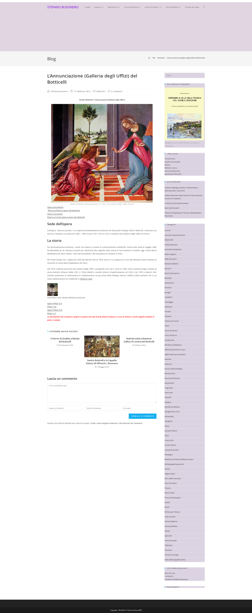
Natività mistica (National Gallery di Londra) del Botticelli (139, 340)
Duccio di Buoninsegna (173, 369)
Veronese (168, 550)
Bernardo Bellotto (171, 264)
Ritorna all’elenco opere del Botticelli (64, 210)
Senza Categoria (171, 521)
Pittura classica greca (173, 497)
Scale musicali (170, 516)
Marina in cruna (171, 168)
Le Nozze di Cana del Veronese (176, 203)
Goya (167, 435)
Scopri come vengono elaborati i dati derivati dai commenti (116, 423)
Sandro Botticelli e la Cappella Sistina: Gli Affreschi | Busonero (102, 362)
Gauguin (168, 402)
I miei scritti (169, 440)
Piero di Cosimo (171, 483)
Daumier (168, 359)
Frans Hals (169, 392)
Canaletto (168, 297)
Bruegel (167, 292)
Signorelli (168, 536)
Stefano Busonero (59, 91)
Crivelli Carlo (169, 340)
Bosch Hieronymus (172, 273)
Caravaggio (169, 302)
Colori (167, 326)
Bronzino (168, 287)
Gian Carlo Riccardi (172, 208)
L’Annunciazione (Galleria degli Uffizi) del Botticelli (186, 58)
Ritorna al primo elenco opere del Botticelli (66, 217)
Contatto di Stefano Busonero (176, 579)
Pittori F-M (51, 307)
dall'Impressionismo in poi (175, 349)
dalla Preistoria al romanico (175, 354)
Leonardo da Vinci (172, 450)
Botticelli (101, 91)
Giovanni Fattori (171, 431)
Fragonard (169, 388)
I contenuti (169, 576)
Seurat (167, 531)
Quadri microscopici (172, 162)
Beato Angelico (170, 254)
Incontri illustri (170, 445)
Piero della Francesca (173, 478)
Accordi (167, 230)
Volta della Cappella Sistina (175, 559)
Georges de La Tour (172, 411)
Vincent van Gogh (171, 555)
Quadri (167, 502)
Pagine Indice (170, 474)
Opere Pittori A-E (54, 303)
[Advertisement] (126, 31)
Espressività (169, 383)
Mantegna (169, 454)
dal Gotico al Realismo (173, 345)
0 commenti (116, 91)
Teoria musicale (171, 540)
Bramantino (169, 283)
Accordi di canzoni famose (175, 235)
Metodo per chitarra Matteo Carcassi (179, 459)
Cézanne (168, 316)
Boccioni (168, 268)
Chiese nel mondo (172, 321)
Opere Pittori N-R (54, 310)
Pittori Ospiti (169, 493)
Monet (167, 469)
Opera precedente (55, 207)
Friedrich (168, 397)
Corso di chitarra (171, 330)
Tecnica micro (170, 158)
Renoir (167, 507)
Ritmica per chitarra (172, 512)
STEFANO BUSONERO (63, 7)
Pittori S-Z (51, 313)
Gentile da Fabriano (172, 407)
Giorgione (168, 421)
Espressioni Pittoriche (173, 174)
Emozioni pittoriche (172, 171)
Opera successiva (55, 214)
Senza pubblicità (171, 526)
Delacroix (168, 364)
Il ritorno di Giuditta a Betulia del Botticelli (65, 340)
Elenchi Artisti (170, 373)
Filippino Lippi (86, 279)
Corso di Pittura (171, 335)
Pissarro (168, 488)
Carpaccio (168, 307)
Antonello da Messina (173, 249)
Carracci (168, 311)
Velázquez (168, 545)
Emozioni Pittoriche (172, 378)
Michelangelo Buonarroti (174, 464)
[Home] (149, 58)
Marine (167, 165)
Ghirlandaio (169, 416)
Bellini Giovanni (171, 259)
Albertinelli (169, 240)
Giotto (167, 426)
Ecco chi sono (170, 573)
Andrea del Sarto (171, 244)
